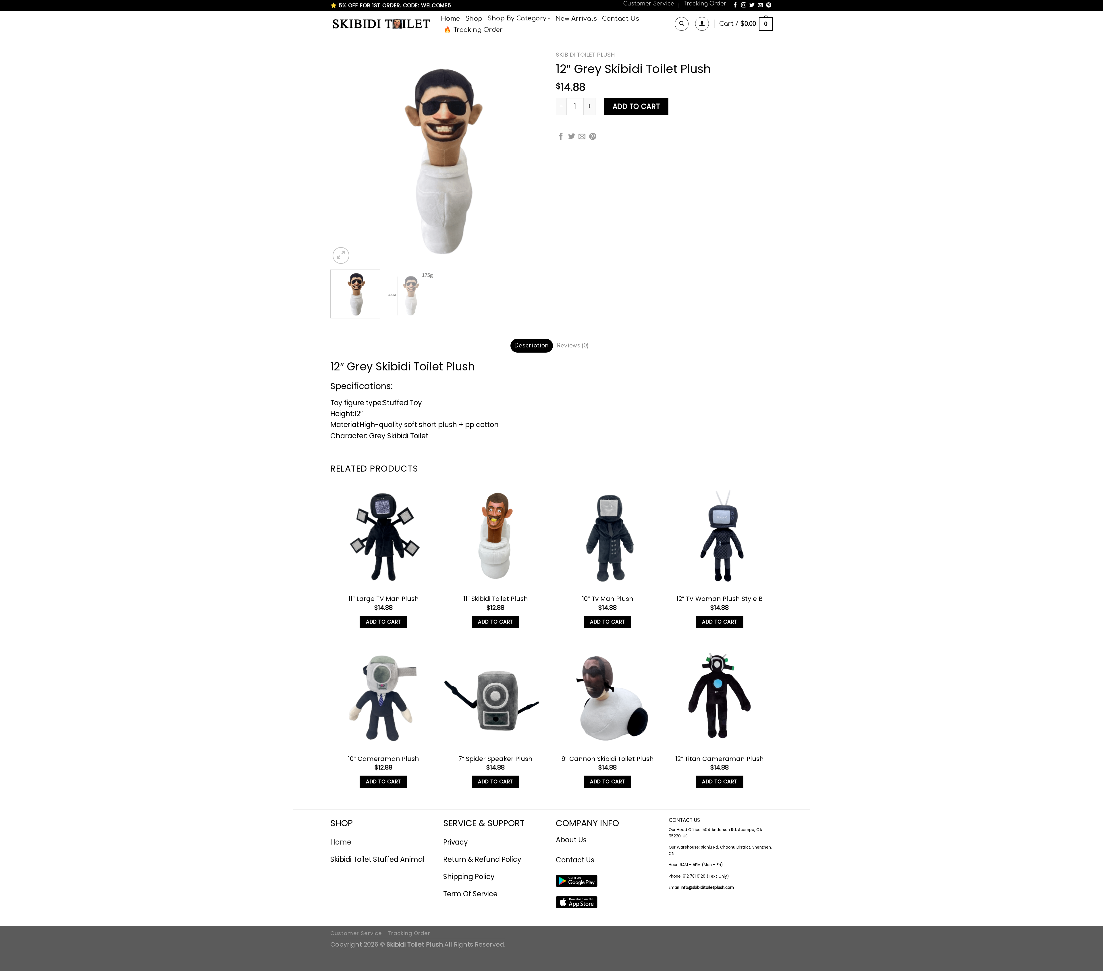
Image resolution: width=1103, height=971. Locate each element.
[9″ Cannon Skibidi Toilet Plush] (607, 696)
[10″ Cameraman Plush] (383, 696)
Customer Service (648, 4)
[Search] (682, 24)
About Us (571, 840)
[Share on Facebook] (561, 137)
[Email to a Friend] (582, 137)
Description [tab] (531, 346)
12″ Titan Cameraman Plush (719, 759)
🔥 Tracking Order (473, 29)
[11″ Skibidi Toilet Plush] (495, 535)
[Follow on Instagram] (743, 5)
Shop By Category (516, 18)
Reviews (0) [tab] (572, 346)
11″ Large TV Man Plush (383, 599)
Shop (474, 18)
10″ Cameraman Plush (383, 759)
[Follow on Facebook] (735, 5)
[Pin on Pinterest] (592, 137)
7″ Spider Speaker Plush (495, 759)
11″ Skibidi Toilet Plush (495, 599)
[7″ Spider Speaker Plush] (495, 696)
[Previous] (342, 156)
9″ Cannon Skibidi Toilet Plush (607, 759)
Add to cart (636, 106)
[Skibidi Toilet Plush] (381, 24)
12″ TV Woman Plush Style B (719, 599)
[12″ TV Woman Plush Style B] (719, 535)
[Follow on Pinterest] (768, 5)
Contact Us (620, 18)
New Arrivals (576, 18)
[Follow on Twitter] (752, 5)
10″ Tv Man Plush (607, 599)
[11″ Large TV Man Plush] (383, 535)
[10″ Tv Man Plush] (607, 535)
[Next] (536, 156)
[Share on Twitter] (571, 137)
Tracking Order (705, 4)
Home (450, 18)
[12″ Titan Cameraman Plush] (719, 696)
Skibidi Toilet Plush (585, 55)
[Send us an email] (760, 5)
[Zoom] (341, 255)
